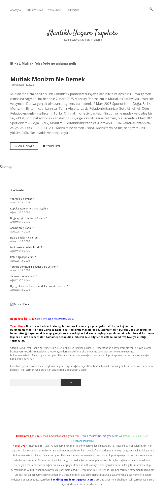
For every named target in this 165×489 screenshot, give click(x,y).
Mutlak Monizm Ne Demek (47, 79)
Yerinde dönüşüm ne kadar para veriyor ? (34, 266)
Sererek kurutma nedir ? (23, 276)
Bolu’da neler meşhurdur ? (25, 237)
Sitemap (6, 166)
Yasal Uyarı (54, 10)
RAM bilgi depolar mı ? (23, 257)
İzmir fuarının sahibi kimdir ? (26, 247)
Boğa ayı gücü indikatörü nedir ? (28, 218)
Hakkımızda (72, 10)
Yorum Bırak (53, 146)
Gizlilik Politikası (34, 10)
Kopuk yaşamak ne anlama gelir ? (29, 208)
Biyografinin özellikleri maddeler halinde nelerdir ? (39, 286)
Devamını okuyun (26, 147)
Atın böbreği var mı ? (22, 228)
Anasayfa (15, 10)
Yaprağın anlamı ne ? (22, 199)
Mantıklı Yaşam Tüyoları (82, 33)
